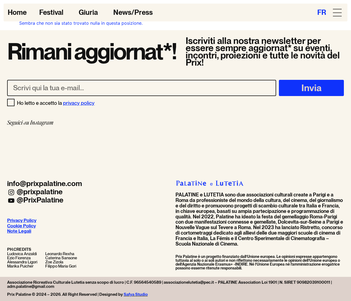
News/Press (133, 12)
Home (17, 12)
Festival (51, 12)
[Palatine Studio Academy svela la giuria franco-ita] (311, 148)
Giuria (88, 12)
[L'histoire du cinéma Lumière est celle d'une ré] (243, 148)
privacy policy (79, 103)
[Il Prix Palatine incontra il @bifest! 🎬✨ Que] (107, 148)
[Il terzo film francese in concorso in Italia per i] (175, 148)
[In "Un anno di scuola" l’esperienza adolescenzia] (39, 148)
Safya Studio (136, 294)
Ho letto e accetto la (56, 103)
